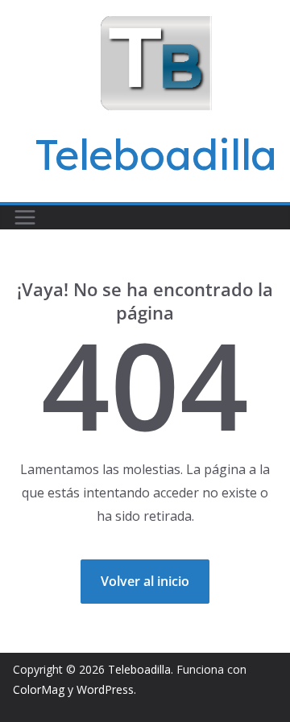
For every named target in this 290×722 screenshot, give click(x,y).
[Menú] (25, 217)
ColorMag (38, 689)
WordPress (105, 689)
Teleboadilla (156, 154)
